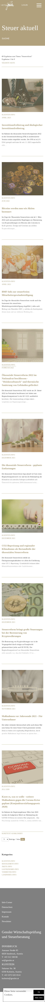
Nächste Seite (8, 63)
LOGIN (25, 5)
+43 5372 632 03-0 (12, 975)
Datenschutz (7, 907)
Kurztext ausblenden (12, 833)
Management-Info (10, 864)
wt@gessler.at (8, 960)
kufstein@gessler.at (10, 978)
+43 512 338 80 (11, 957)
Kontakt (5, 916)
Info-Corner (7, 902)
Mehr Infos (39, 998)
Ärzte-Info (7, 866)
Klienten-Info (8, 115)
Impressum (6, 912)
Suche (5, 38)
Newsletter (6, 921)
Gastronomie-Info (10, 869)
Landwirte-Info (9, 875)
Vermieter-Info (9, 872)
